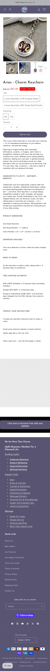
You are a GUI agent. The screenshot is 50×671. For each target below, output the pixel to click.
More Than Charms (16, 658)
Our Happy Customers (14, 557)
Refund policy (30, 658)
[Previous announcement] (4, 2)
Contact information (26, 666)
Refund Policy (11, 580)
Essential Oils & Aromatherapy (24, 499)
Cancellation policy (40, 662)
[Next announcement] (45, 2)
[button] (5, 9)
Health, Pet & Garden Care (22, 503)
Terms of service (11, 662)
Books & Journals (18, 483)
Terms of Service (12, 568)
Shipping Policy (11, 585)
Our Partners (10, 552)
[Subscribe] (41, 606)
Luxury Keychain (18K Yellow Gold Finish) (23, 105)
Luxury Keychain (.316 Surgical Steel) (21, 98)
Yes (11, 116)
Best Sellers (10, 546)
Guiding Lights (12, 454)
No (5, 116)
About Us (9, 541)
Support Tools (11, 474)
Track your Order (12, 563)
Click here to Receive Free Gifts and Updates (25, 424)
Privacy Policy (11, 574)
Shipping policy (25, 662)
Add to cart (25, 134)
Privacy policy (42, 658)
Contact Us (9, 591)
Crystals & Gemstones (20, 486)
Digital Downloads (18, 489)
